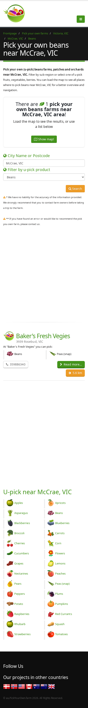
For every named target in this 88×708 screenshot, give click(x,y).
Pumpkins (61, 604)
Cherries (19, 543)
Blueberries (62, 523)
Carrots (60, 533)
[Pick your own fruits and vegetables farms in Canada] (29, 686)
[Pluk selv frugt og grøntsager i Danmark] (6, 686)
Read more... (72, 364)
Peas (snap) (62, 584)
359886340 (17, 364)
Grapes (18, 563)
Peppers (19, 594)
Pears (17, 584)
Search (76, 189)
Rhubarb (19, 624)
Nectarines (21, 573)
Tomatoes (61, 634)
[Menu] (81, 19)
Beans (59, 513)
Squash (60, 624)
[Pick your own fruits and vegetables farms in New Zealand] (44, 686)
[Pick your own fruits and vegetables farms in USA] (21, 686)
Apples (18, 503)
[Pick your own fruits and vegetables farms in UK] (51, 686)
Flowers (60, 553)
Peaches (60, 573)
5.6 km (77, 373)
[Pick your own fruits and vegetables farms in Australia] (36, 686)
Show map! (45, 139)
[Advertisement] (44, 273)
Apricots (60, 503)
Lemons (60, 563)
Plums (59, 594)
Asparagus (21, 513)
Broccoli (19, 533)
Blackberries (22, 523)
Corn (58, 543)
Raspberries (21, 614)
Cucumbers (21, 553)
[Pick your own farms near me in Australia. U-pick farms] (16, 13)
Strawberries (22, 634)
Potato (18, 604)
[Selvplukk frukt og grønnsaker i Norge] (14, 686)
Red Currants (63, 614)
